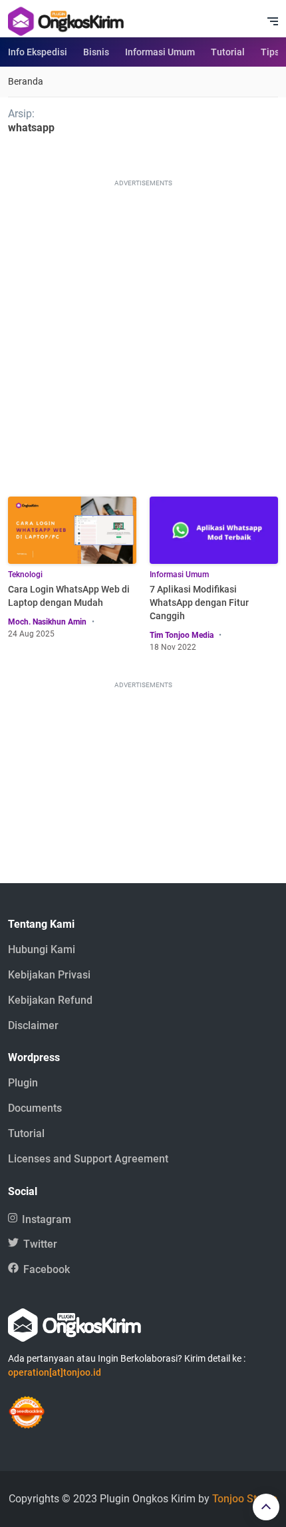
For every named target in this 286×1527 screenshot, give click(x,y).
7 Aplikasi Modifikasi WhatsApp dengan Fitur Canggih (199, 602)
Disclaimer (33, 1025)
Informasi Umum (160, 52)
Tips (270, 52)
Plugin (23, 1082)
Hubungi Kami (41, 949)
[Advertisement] (143, 333)
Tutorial (228, 52)
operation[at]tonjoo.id (54, 1372)
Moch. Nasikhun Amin (47, 622)
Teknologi (25, 574)
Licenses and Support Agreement (88, 1158)
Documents (35, 1108)
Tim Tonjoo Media (182, 635)
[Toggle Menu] (272, 21)
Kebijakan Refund (50, 1000)
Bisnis (96, 52)
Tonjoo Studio (244, 1498)
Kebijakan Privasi (49, 974)
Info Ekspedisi (37, 52)
